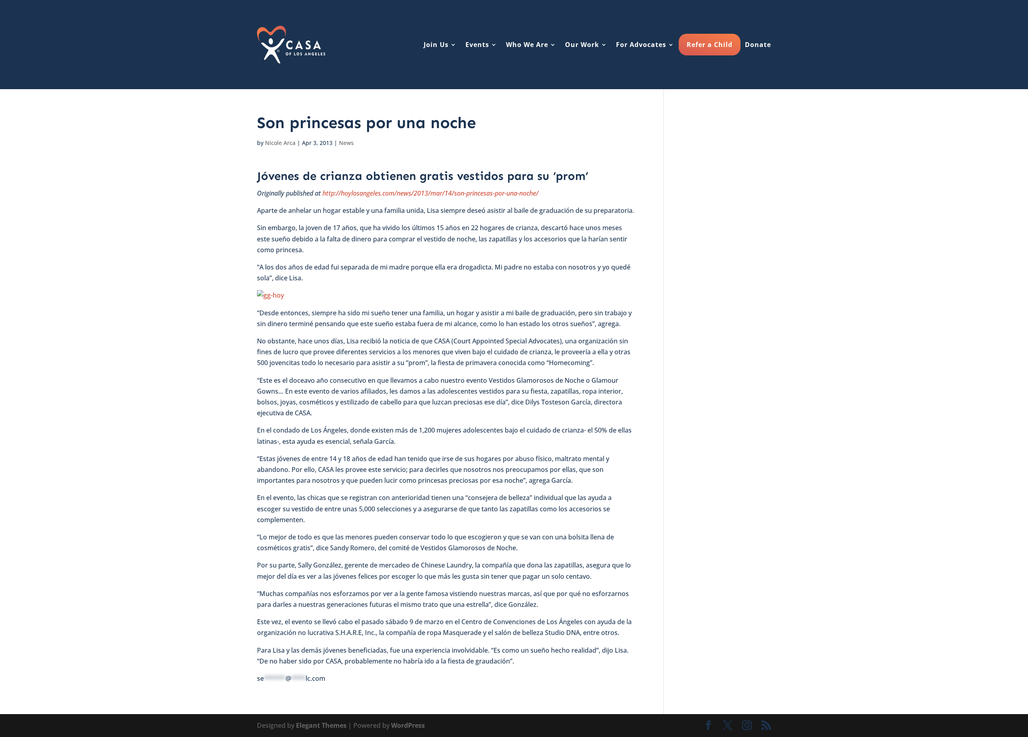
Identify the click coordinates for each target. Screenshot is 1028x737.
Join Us (436, 44)
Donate (758, 44)
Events (477, 44)
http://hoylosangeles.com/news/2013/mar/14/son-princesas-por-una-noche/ (430, 193)
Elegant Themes (321, 725)
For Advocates (641, 44)
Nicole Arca (280, 143)
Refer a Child (709, 44)
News (346, 143)
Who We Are (527, 44)
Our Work (582, 44)
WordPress (408, 725)
